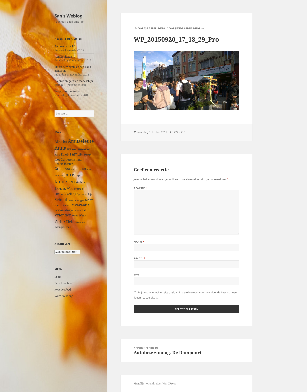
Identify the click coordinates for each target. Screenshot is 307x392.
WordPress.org (64, 296)
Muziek (78, 189)
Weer (75, 215)
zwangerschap (63, 226)
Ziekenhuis (79, 222)
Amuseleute (81, 141)
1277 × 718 (178, 132)
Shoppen (81, 200)
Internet (59, 175)
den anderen (81, 148)
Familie (76, 154)
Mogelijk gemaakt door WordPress (155, 383)
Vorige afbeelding (151, 28)
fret (57, 159)
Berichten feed (64, 283)
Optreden (82, 194)
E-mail (139, 258)
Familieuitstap (63, 56)
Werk (82, 215)
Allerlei (61, 141)
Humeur (88, 169)
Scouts (72, 200)
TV (72, 205)
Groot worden (66, 168)
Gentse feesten (64, 164)
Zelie (60, 221)
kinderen (65, 181)
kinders (80, 182)
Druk (65, 154)
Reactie (140, 188)
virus (73, 210)
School (61, 199)
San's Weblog (69, 16)
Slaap (89, 200)
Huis (80, 169)
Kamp (76, 175)
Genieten (67, 159)
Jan (67, 174)
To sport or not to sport (69, 91)
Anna (60, 148)
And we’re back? (65, 46)
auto (69, 149)
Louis (60, 188)
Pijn (90, 194)
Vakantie (82, 205)
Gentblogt (78, 160)
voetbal (81, 210)
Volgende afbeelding (184, 28)
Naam (139, 242)
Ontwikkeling (65, 194)
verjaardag (63, 210)
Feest (87, 154)
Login (58, 276)
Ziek (69, 221)
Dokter (57, 155)
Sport (57, 205)
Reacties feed (63, 289)
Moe (70, 188)
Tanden (65, 205)
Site (136, 275)
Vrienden (63, 215)
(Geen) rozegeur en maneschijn (74, 81)
